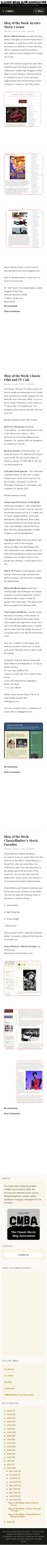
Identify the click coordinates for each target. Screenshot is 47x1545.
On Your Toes (10, 670)
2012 (9, 1461)
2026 (9, 1411)
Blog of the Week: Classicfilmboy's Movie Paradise (21, 840)
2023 (9, 1422)
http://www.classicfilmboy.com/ (18, 953)
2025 (9, 1414)
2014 (9, 1454)
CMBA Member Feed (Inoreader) (19, 1395)
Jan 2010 (13, 1500)
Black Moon (9, 301)
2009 (10, 1522)
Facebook (8, 1369)
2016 (9, 1446)
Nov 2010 (13, 1471)
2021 (9, 1429)
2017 (9, 1443)
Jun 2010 (13, 1482)
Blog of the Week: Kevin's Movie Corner (22, 25)
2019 (9, 1436)
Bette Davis (11, 926)
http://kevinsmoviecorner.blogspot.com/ (22, 271)
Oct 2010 (13, 1475)
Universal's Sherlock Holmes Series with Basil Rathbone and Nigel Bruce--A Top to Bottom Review (23, 663)
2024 (9, 1418)
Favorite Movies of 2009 (15, 294)
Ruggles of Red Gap (13, 291)
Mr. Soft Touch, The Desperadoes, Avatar (23, 288)
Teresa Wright (12, 919)
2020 (9, 1432)
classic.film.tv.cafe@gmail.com (18, 711)
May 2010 (14, 1485)
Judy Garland (12, 905)
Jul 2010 (13, 1478)
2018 (9, 1439)
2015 (9, 1450)
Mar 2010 (13, 1493)
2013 (9, 1457)
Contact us (23, 1255)
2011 (9, 1464)
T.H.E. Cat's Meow (12, 687)
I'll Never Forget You (13, 298)
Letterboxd (9, 1388)
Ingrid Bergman (13, 912)
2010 (9, 1468)
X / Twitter (9, 1375)
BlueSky (8, 1382)
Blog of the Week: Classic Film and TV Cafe (22, 378)
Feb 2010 (13, 1496)
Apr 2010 (13, 1489)
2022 (9, 1425)
